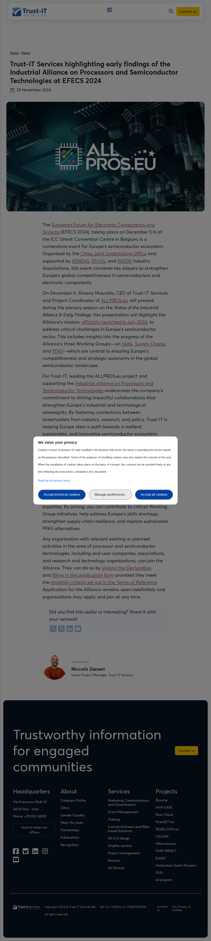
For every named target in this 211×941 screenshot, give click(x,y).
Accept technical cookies (62, 494)
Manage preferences (110, 494)
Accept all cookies (154, 494)
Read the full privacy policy (55, 480)
